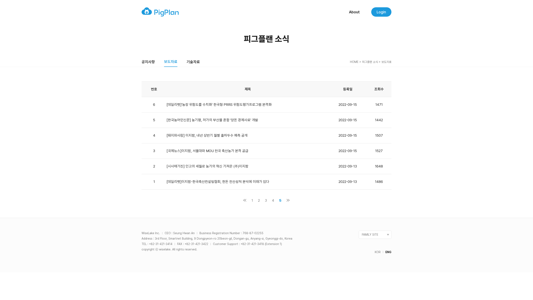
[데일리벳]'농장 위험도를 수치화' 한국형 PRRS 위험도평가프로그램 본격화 (219, 104)
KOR (378, 252)
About (354, 12)
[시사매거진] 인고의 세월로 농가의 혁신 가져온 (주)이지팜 (207, 166)
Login (381, 12)
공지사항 (148, 62)
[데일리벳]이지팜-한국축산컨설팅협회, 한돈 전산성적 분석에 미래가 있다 (218, 182)
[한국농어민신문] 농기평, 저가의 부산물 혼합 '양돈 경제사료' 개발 (212, 120)
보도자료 (170, 61)
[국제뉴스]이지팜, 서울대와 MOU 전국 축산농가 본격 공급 (207, 151)
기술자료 (193, 62)
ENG (388, 252)
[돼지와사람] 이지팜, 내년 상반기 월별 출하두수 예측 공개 (207, 135)
